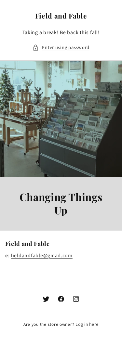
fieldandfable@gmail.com (42, 255)
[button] (61, 48)
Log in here (87, 324)
